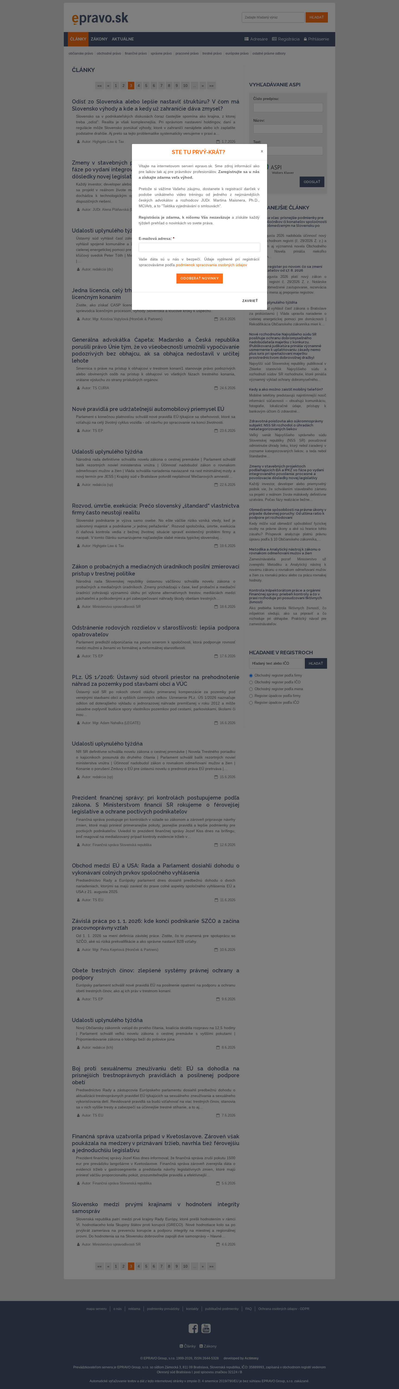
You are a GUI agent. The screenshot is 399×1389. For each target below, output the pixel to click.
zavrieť (250, 301)
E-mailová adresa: (156, 238)
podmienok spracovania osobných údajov (211, 265)
